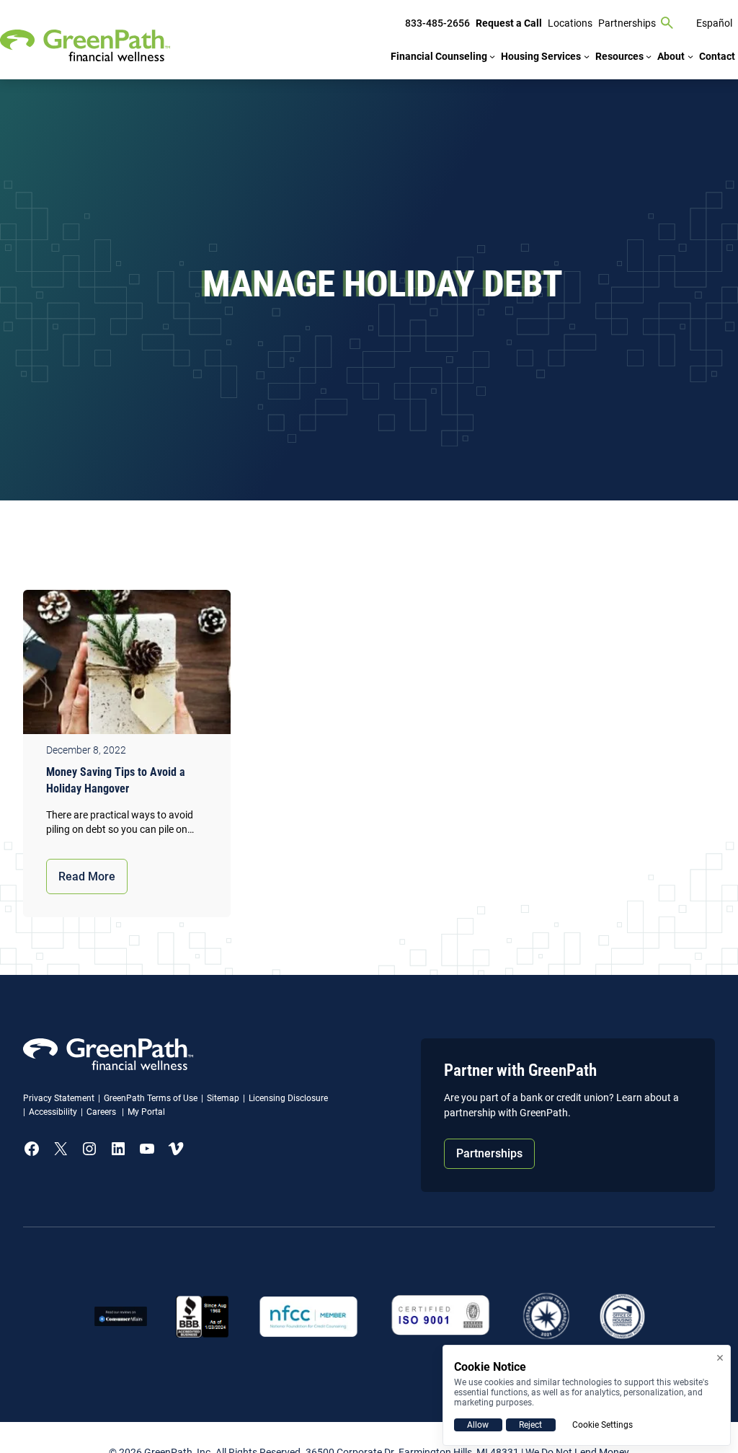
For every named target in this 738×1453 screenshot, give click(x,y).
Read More (86, 876)
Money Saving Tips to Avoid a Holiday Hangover (115, 780)
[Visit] (440, 1316)
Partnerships (489, 1153)
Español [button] (714, 23)
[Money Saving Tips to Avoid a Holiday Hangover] (127, 665)
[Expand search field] (667, 23)
